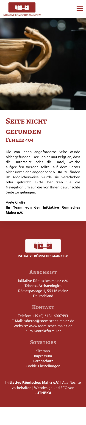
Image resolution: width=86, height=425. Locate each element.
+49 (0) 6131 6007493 (50, 315)
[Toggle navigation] (80, 8)
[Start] (22, 9)
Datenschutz (43, 360)
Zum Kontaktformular (43, 330)
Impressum (43, 355)
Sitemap (43, 350)
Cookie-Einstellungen (43, 365)
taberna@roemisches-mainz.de (49, 320)
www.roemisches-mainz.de (50, 325)
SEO (64, 387)
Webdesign (43, 387)
